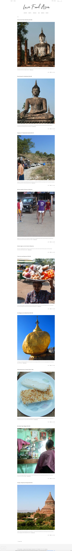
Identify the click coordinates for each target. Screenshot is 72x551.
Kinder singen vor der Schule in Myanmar (25, 246)
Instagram (52, 0)
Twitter (54, 0)
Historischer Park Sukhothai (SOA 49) (24, 19)
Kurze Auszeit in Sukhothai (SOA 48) (24, 76)
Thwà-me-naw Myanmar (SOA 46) (24, 256)
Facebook (53, 0)
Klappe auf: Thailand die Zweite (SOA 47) (25, 133)
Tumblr (55, 0)
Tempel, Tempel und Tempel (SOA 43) (24, 482)
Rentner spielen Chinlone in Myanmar (24, 189)
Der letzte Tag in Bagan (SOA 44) (23, 426)
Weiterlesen (31, 69)
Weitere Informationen (50, 550)
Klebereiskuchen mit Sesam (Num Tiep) (25, 369)
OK (54, 550)
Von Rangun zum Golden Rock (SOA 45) (25, 313)
